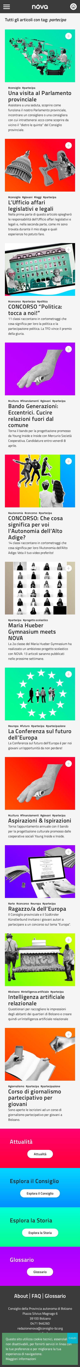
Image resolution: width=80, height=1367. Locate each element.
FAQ (36, 1296)
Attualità (40, 1154)
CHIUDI (72, 1338)
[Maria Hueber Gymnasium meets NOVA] (40, 588)
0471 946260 (40, 1323)
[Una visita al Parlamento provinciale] (40, 55)
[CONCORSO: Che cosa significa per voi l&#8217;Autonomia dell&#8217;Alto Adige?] (40, 481)
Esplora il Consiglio (40, 1193)
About (21, 1296)
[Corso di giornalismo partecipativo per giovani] (40, 1054)
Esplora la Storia (40, 1232)
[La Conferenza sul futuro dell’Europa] (40, 694)
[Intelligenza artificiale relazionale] (40, 959)
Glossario (40, 1271)
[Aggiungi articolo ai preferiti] (68, 36)
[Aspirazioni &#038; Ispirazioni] (40, 783)
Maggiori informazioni (21, 1358)
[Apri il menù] (6, 6)
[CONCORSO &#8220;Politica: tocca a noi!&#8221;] (40, 269)
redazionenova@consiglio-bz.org (40, 1328)
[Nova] (40, 7)
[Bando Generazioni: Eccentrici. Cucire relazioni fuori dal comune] (40, 369)
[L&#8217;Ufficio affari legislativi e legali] (40, 165)
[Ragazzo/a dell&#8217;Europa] (40, 871)
